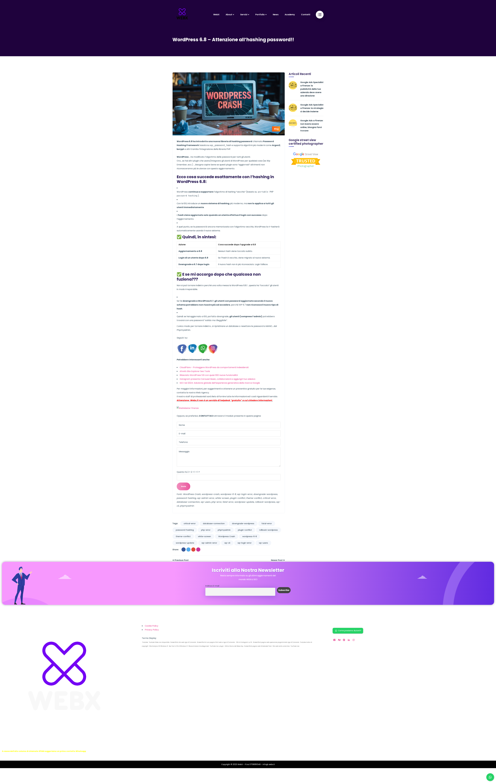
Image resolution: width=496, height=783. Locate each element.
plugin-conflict (245, 530)
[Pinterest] (198, 549)
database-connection (214, 523)
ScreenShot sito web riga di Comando (183, 642)
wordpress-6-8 (249, 536)
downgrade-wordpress (243, 523)
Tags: (175, 523)
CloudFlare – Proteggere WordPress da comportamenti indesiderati (214, 367)
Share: (175, 549)
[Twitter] (188, 549)
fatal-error (267, 523)
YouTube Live (294, 646)
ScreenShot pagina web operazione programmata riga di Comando (276, 642)
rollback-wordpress (268, 530)
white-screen (204, 536)
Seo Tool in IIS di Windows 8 (178, 646)
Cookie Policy (151, 625)
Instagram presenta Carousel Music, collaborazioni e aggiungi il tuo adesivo (217, 379)
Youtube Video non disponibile (158, 642)
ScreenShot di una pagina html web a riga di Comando (216, 642)
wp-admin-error (209, 542)
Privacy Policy (152, 629)
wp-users (263, 542)
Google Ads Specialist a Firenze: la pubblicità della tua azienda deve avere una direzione (311, 89)
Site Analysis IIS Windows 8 (158, 646)
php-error (205, 530)
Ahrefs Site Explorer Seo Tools (195, 371)
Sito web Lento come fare (281, 646)
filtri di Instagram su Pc (243, 642)
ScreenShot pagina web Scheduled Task (258, 646)
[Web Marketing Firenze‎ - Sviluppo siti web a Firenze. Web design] (182, 14)
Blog (276, 128)
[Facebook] (183, 549)
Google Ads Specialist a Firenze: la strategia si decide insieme (311, 108)
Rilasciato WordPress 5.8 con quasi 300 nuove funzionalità (209, 375)
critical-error (190, 523)
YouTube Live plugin (216, 646)
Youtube (145, 642)
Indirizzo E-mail (212, 586)
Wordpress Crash (226, 536)
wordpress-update (185, 542)
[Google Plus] (193, 549)
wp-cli (227, 542)
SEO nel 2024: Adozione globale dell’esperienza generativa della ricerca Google (220, 382)
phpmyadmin (224, 530)
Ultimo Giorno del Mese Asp (233, 646)
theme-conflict (183, 536)
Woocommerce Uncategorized (198, 646)
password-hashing (185, 530)
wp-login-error (244, 542)
